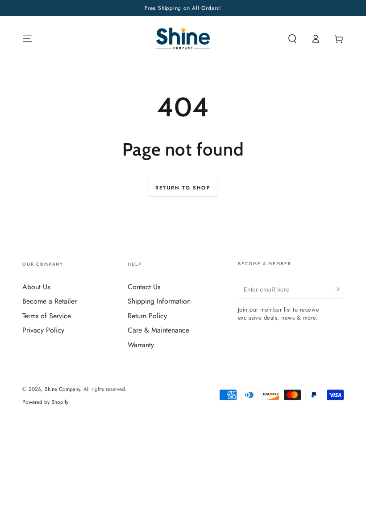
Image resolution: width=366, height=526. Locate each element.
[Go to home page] (183, 39)
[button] (292, 39)
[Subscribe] (338, 289)
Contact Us (144, 287)
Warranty (141, 345)
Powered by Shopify (45, 402)
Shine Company (62, 389)
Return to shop (183, 187)
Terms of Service (46, 316)
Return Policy (147, 316)
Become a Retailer (49, 301)
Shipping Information (159, 301)
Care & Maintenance (158, 330)
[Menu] (27, 39)
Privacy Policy (43, 330)
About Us (36, 287)
